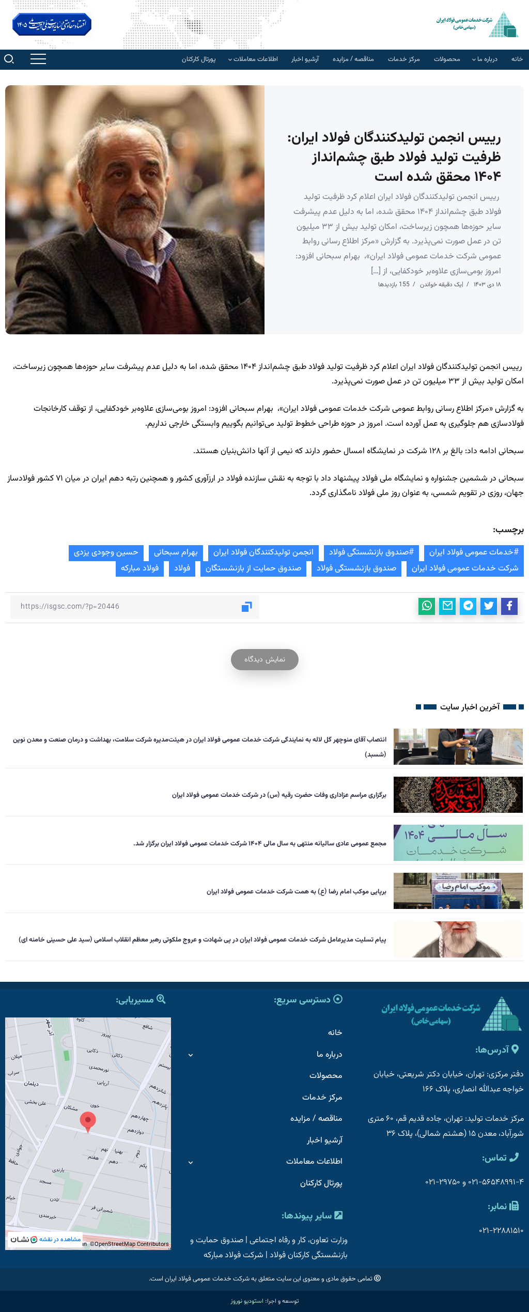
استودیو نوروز (246, 1301)
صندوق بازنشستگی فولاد (356, 568)
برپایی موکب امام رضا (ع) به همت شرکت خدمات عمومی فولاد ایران (296, 892)
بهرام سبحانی (176, 552)
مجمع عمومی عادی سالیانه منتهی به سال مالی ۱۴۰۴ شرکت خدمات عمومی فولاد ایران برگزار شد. (259, 844)
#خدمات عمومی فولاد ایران (474, 552)
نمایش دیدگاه (264, 660)
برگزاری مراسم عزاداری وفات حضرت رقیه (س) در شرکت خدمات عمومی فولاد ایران (279, 795)
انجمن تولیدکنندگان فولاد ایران (263, 552)
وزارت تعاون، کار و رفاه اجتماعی (299, 1240)
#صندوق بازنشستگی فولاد (371, 552)
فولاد (182, 568)
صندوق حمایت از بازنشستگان (253, 568)
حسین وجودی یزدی (106, 552)
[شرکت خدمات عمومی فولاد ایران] (478, 24)
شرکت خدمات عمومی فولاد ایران (465, 568)
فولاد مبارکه (140, 568)
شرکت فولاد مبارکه (233, 1255)
